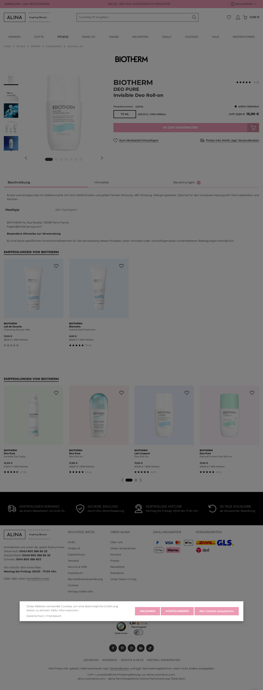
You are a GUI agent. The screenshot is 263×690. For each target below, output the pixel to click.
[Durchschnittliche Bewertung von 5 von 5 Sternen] (245, 82)
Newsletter (117, 567)
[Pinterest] (122, 648)
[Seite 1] (129, 480)
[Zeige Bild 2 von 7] (56, 159)
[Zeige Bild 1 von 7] (49, 159)
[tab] (46, 182)
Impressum (75, 573)
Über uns (116, 542)
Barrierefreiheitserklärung (85, 579)
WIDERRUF (110, 660)
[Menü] (147, 621)
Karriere (115, 554)
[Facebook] (113, 648)
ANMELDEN (13, 4)
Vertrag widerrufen (80, 591)
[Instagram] (131, 648)
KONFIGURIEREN (177, 611)
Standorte (117, 573)
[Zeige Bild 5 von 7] (71, 159)
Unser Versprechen (123, 548)
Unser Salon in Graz (123, 579)
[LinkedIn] (141, 648)
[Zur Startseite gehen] (27, 17)
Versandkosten (119, 668)
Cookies (73, 585)
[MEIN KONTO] (238, 17)
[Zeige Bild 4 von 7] (66, 159)
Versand (73, 560)
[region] (55, 118)
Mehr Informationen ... (66, 610)
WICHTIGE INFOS (81, 532)
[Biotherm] (131, 59)
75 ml (125, 114)
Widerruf (74, 548)
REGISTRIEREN (39, 4)
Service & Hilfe (77, 567)
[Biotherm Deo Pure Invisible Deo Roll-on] (64, 112)
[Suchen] (194, 17)
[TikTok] (150, 648)
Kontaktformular (38, 578)
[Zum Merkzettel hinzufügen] (56, 266)
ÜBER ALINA (120, 532)
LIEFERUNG (91, 660)
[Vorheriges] (26, 158)
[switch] (138, 632)
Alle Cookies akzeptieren (216, 611)
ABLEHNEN (147, 611)
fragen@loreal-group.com (24, 226)
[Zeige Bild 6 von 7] (76, 159)
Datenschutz (76, 554)
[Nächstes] (102, 158)
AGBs (71, 542)
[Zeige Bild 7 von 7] (81, 159)
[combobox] (133, 17)
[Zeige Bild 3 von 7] (61, 159)
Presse (114, 560)
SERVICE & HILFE (132, 660)
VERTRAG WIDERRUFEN (163, 660)
